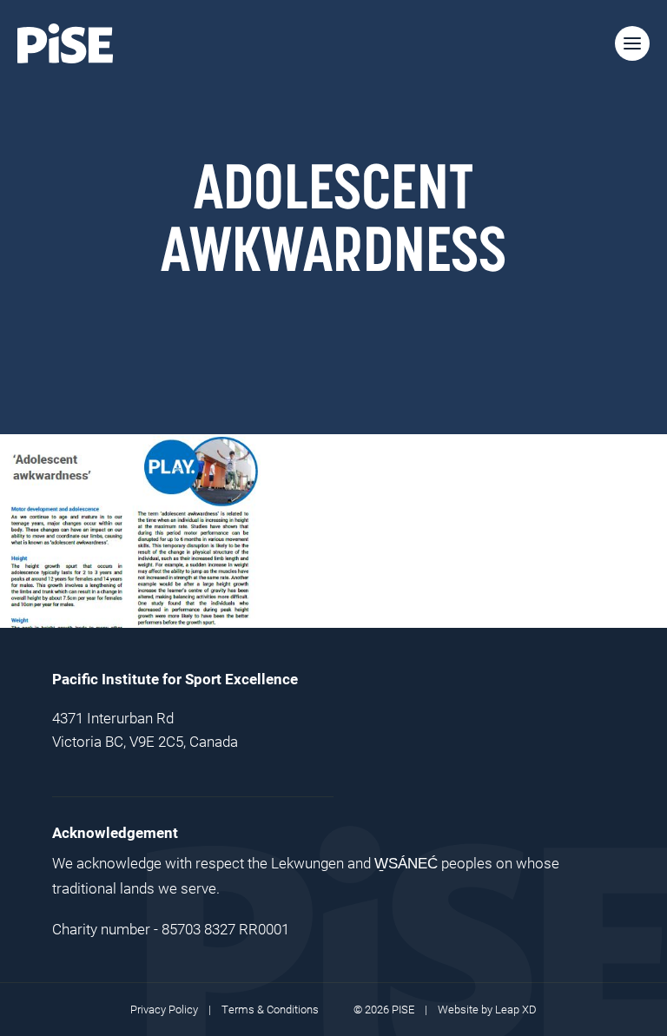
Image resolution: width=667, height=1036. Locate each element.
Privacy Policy (164, 1009)
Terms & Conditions (270, 1009)
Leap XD (516, 1009)
